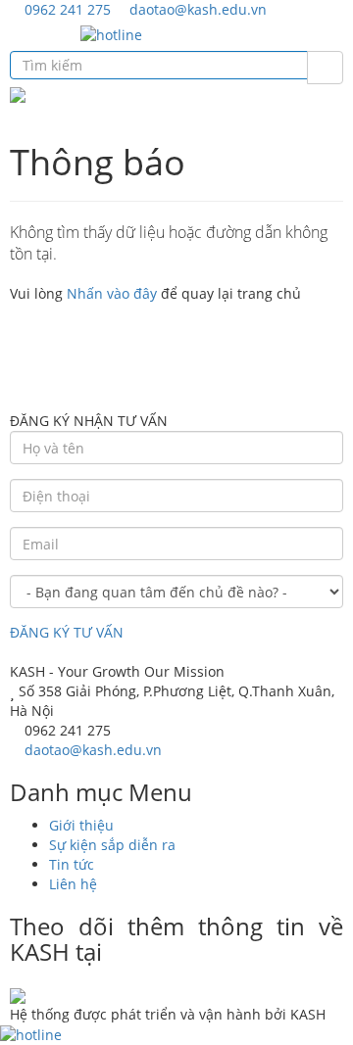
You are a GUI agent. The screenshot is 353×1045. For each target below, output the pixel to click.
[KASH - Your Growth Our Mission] (17, 93)
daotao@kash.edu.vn (196, 9)
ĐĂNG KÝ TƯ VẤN (67, 632)
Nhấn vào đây (112, 293)
